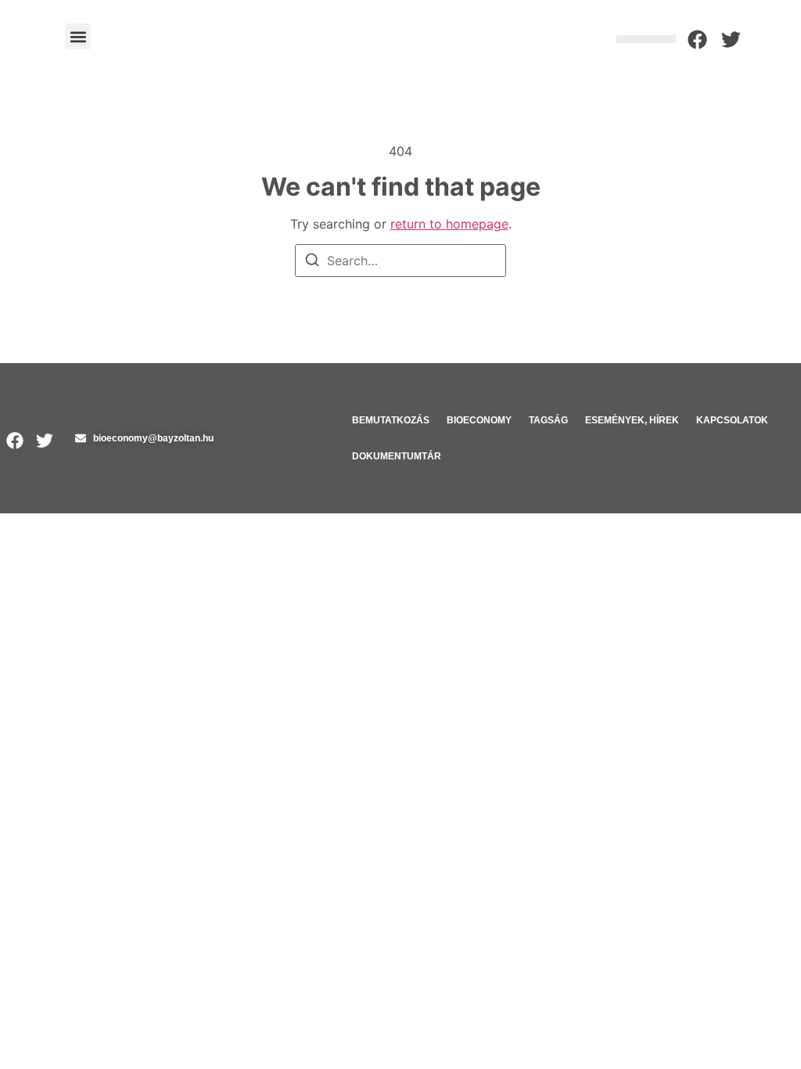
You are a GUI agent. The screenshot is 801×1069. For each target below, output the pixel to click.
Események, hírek (632, 420)
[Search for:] (400, 260)
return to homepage (449, 224)
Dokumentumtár (396, 456)
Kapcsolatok (732, 420)
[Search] (312, 262)
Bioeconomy (479, 420)
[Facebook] (697, 39)
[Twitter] (731, 39)
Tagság (548, 420)
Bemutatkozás (390, 420)
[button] (78, 36)
